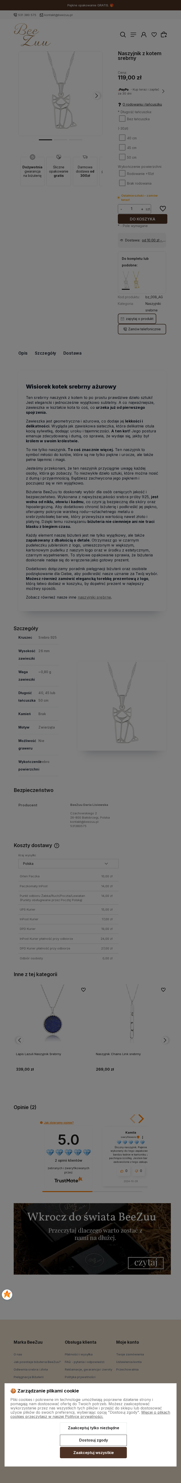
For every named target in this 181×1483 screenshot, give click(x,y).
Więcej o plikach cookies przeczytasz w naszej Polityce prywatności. (90, 1414)
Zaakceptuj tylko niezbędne (93, 1427)
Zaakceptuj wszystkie (93, 1452)
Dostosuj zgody (93, 1440)
